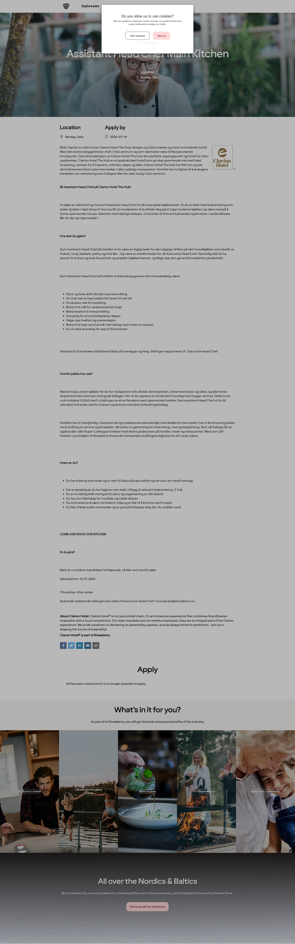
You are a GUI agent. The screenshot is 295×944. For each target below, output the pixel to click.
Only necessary (137, 35)
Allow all (161, 35)
